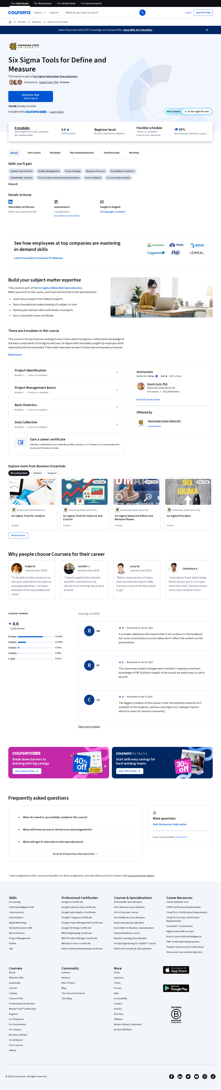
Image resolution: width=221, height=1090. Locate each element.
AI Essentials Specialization (128, 902)
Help (116, 993)
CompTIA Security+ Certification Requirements (182, 919)
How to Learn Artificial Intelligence (183, 936)
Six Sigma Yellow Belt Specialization (60, 288)
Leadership (15, 983)
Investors (119, 977)
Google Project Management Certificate (82, 923)
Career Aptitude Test (177, 902)
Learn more (57, 112)
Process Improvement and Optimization (58, 178)
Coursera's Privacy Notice (141, 875)
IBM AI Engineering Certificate (76, 933)
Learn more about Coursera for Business (38, 258)
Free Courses (16, 1045)
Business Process (95, 171)
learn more (181, 837)
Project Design (72, 171)
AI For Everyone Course (126, 912)
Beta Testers (68, 983)
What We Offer (16, 977)
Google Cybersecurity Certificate (78, 907)
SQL (11, 948)
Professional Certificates (22, 1003)
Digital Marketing (17, 923)
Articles (118, 1009)
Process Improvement (118, 178)
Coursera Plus (16, 998)
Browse (22, 22)
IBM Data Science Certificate (76, 943)
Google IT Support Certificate (76, 917)
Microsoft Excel (17, 933)
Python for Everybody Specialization (133, 948)
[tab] (19, 473)
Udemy (12, 1050)
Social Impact (16, 1040)
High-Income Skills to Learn (180, 931)
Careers (13, 988)
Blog (63, 988)
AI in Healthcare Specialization (129, 917)
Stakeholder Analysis (21, 178)
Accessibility (120, 998)
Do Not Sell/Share (123, 1029)
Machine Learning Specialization (130, 938)
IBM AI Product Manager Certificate (79, 938)
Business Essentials (58, 22)
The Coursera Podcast (73, 993)
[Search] (142, 13)
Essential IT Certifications (179, 926)
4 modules (22, 128)
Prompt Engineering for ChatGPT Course (135, 943)
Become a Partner (18, 1035)
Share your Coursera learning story (184, 952)
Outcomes (34, 153)
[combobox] (98, 12)
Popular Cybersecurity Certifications (185, 947)
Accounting (15, 902)
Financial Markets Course (127, 933)
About (14, 153)
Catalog (13, 993)
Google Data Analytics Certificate (78, 912)
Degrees (13, 1014)
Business (36, 22)
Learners (66, 972)
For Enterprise (16, 1019)
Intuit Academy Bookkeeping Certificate (82, 948)
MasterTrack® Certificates (22, 1009)
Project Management (20, 938)
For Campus (15, 1029)
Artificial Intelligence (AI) (21, 907)
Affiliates (118, 1019)
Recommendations (82, 153)
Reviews (134, 153)
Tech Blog (66, 998)
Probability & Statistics (122, 171)
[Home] (10, 22)
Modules (55, 153)
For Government (17, 1024)
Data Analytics (16, 917)
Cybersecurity (16, 912)
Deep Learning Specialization (129, 923)
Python (12, 943)
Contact (118, 1003)
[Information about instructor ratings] (156, 376)
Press (117, 972)
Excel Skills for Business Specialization (134, 928)
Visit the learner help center (170, 824)
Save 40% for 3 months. (138, 30)
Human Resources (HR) (20, 928)
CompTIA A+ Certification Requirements (186, 912)
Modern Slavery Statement (128, 1024)
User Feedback (93, 178)
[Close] (207, 30)
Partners (65, 977)
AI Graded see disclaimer (67, 216)
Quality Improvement (21, 171)
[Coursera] (19, 12)
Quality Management (48, 171)
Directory (119, 1014)
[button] (54, 13)
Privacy (118, 988)
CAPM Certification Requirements (183, 907)
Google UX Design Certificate (76, 928)
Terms (117, 983)
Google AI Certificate (72, 902)
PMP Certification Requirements (182, 942)
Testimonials (111, 153)
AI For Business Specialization (129, 907)
